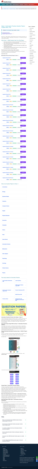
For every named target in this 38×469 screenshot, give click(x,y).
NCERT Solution (5, 450)
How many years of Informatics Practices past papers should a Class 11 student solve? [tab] (12, 424)
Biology (31, 29)
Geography (31, 45)
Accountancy (32, 28)
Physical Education (32, 38)
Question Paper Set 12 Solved (8, 162)
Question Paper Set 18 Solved (8, 130)
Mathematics (32, 55)
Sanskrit (31, 41)
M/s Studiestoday (10, 467)
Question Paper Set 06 (6, 73)
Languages (31, 53)
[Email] (37, 459)
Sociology (31, 60)
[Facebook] (37, 461)
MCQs (4, 459)
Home (2, 8)
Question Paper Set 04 (6, 83)
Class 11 (8, 8)
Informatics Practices (12, 8)
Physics (31, 63)
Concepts (4, 453)
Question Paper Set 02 (6, 94)
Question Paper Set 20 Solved (8, 120)
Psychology (31, 58)
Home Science (32, 50)
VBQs (4, 458)
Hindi (30, 48)
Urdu (30, 43)
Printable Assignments (6, 455)
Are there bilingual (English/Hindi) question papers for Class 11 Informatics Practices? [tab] (12, 441)
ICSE (10, 4)
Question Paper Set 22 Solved (8, 109)
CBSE (7, 4)
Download (21, 4)
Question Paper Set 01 (6, 99)
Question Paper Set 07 (6, 68)
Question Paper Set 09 (6, 57)
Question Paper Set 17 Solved (8, 136)
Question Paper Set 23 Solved (8, 104)
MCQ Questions (31, 4)
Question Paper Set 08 (6, 63)
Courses (3, 4)
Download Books (5, 452)
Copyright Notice (23, 453)
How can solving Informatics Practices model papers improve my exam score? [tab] (12, 432)
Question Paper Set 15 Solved (8, 146)
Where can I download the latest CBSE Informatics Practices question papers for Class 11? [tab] (12, 420)
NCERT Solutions (15, 4)
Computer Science (32, 34)
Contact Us (22, 449)
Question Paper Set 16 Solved (8, 141)
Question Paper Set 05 (6, 78)
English (31, 36)
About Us (22, 448)
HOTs (4, 457)
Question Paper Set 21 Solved (8, 115)
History (31, 46)
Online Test (4, 460)
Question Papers (5, 451)
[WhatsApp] (37, 457)
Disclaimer (22, 451)
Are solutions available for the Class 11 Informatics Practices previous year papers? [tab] (12, 428)
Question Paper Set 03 (6, 89)
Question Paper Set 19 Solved (8, 125)
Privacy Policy (23, 452)
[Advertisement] (19, 17)
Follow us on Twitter (23, 450)
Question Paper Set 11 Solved (8, 167)
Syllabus (4, 448)
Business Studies (32, 31)
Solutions (25, 4)
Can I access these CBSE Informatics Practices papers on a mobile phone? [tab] (13, 437)
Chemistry (31, 33)
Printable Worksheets (6, 456)
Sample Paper (5, 449)
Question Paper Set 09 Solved (8, 177)
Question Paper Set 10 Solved (8, 172)
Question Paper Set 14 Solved (8, 151)
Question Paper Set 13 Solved (8, 156)
